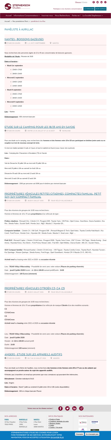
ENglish (84, 2)
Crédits (52, 425)
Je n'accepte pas (92, 434)
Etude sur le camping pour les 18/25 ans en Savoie (40, 127)
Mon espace (101, 9)
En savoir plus (57, 437)
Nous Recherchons (62, 16)
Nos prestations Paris (20, 21)
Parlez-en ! (76, 16)
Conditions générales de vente (59, 421)
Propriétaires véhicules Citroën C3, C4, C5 (35, 288)
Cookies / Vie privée (56, 427)
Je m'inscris (89, 9)
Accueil (8, 16)
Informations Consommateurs (26, 16)
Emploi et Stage (55, 419)
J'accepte (79, 434)
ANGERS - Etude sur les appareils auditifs (33, 354)
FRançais (78, 2)
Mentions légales (55, 423)
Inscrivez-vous (47, 16)
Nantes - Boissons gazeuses (24, 39)
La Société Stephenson (92, 16)
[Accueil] (17, 6)
